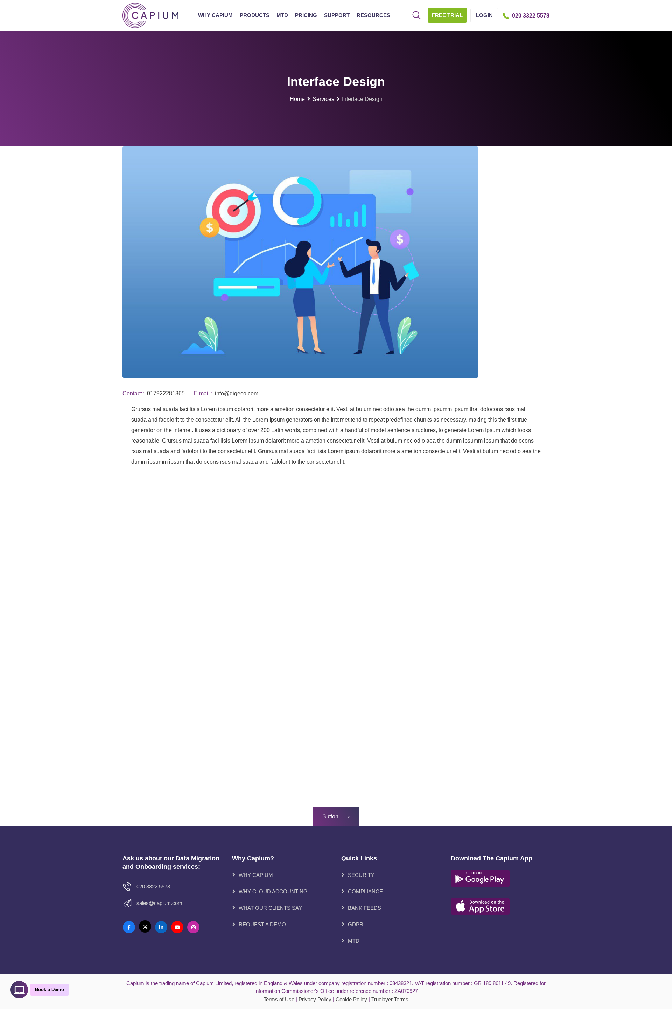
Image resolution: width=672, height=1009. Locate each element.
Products (255, 15)
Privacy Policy (315, 999)
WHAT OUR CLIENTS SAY (270, 908)
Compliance (365, 891)
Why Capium (215, 15)
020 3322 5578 (153, 886)
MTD (282, 15)
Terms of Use (279, 999)
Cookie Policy (351, 999)
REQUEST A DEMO (262, 924)
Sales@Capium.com (159, 903)
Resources (373, 15)
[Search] (416, 16)
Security (361, 875)
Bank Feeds (364, 908)
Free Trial (447, 15)
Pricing (306, 15)
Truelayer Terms (389, 999)
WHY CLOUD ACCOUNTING (273, 891)
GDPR (355, 924)
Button (330, 816)
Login (484, 15)
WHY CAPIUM (256, 875)
